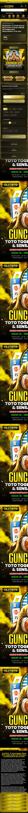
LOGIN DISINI (14, 101)
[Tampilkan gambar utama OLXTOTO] (8, 78)
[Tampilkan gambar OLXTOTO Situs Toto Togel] (20, 78)
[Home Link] (9, 6)
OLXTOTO (3, 759)
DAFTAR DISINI (14, 97)
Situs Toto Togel (17, 786)
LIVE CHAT (15, 809)
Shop (2, 6)
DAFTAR (14, 802)
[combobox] (12, 10)
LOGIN (14, 798)
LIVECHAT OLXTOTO (14, 136)
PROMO (14, 794)
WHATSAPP (14, 805)
